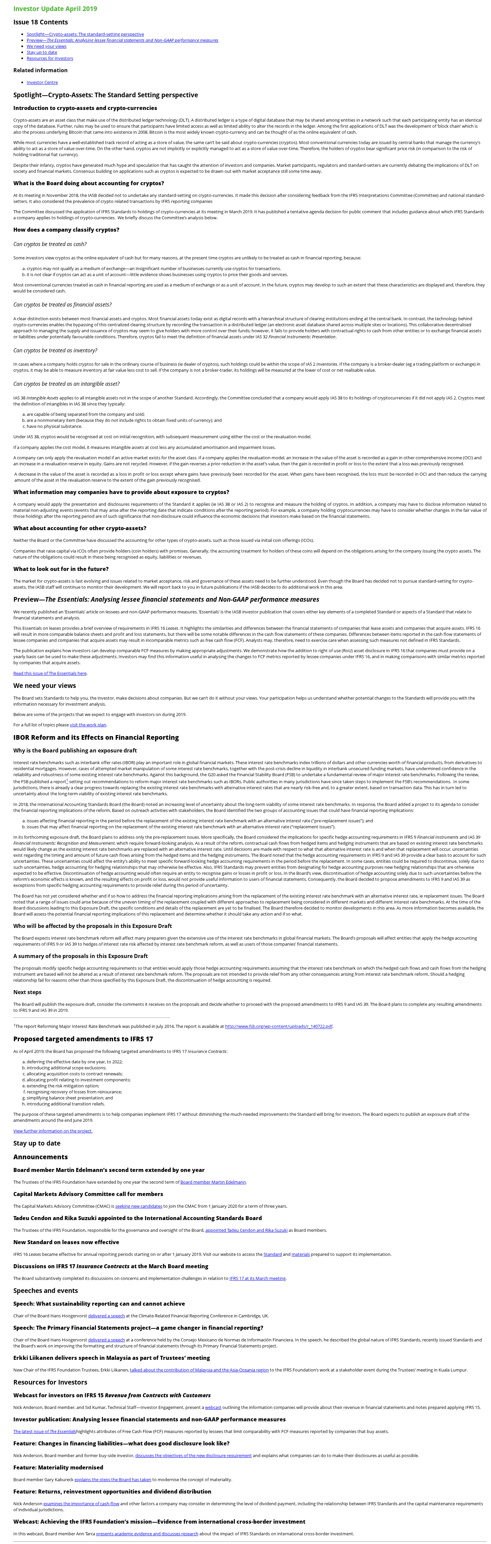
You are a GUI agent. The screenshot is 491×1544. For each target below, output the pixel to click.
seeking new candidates (138, 1206)
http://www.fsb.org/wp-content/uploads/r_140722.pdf (278, 1027)
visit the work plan (88, 725)
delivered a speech (106, 1316)
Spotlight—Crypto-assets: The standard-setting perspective (85, 34)
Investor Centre (42, 82)
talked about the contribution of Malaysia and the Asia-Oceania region (199, 1370)
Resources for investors (50, 58)
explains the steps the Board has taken (112, 1479)
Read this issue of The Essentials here (50, 673)
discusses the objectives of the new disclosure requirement (193, 1455)
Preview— (122, 40)
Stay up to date (42, 52)
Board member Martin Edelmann (213, 1182)
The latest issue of (44, 1431)
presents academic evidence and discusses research (147, 1534)
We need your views (46, 46)
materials (301, 1254)
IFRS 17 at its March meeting (257, 1278)
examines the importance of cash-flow (81, 1504)
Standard (273, 1254)
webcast (213, 1407)
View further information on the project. (53, 1131)
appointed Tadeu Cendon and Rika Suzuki (246, 1230)
